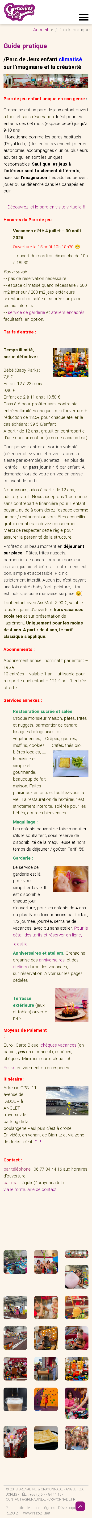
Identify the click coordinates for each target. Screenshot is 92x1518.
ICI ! (37, 1141)
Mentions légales (41, 1508)
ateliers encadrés (67, 312)
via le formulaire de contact (30, 1189)
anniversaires (52, 960)
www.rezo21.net (36, 1513)
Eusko (10, 1067)
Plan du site (14, 1508)
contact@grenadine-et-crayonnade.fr (40, 1499)
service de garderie (26, 312)
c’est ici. (22, 944)
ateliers (20, 966)
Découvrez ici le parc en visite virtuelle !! (46, 207)
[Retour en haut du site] (80, 1506)
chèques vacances (59, 1045)
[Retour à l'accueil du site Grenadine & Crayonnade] (19, 12)
